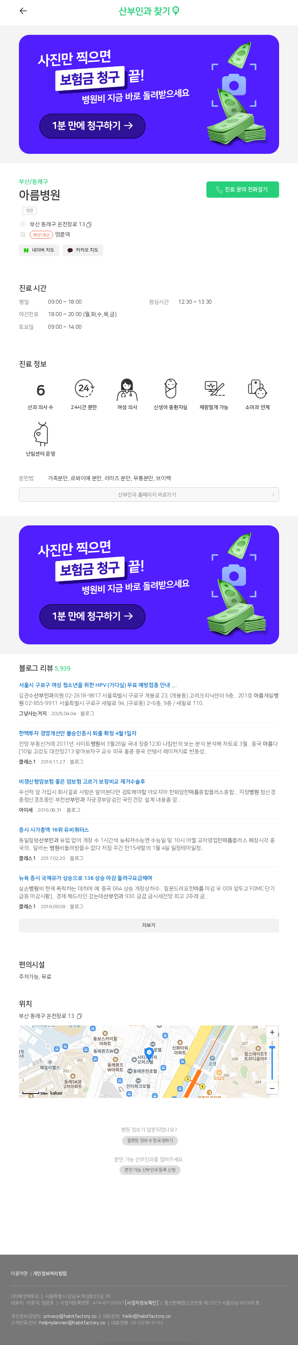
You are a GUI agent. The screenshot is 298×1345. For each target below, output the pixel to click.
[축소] (272, 1088)
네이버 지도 (43, 250)
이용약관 (19, 1273)
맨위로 (281, 1325)
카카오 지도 (87, 250)
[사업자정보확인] (141, 1302)
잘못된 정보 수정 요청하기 (150, 1140)
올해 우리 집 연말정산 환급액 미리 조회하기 (149, 1246)
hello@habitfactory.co (146, 1316)
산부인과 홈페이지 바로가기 (147, 495)
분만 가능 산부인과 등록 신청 (150, 1170)
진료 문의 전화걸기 (246, 189)
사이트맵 (76, 1273)
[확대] (272, 1032)
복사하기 (87, 225)
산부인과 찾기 (134, 9)
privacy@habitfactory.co (70, 1316)
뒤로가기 (23, 11)
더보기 (148, 925)
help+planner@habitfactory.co (72, 1322)
